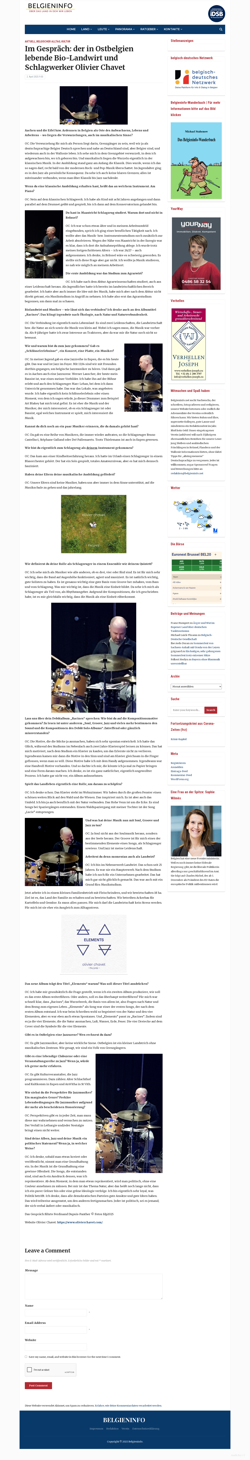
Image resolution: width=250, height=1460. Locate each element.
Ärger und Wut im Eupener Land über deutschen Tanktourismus (192, 627)
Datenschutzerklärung (146, 1428)
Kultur (65, 41)
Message (31, 1270)
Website (30, 1340)
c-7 (243, 1455)
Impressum (96, 1428)
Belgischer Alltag (48, 41)
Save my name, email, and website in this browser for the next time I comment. (75, 1356)
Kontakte (172, 29)
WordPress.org (180, 779)
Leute (102, 29)
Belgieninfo (124, 1420)
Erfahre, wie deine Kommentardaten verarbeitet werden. (128, 1405)
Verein (125, 1428)
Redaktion (112, 1428)
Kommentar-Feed (181, 775)
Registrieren (178, 763)
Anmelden (177, 767)
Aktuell (30, 41)
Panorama (123, 29)
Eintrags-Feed (179, 771)
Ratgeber (148, 29)
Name (29, 1305)
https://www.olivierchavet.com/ (80, 1222)
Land (85, 29)
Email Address (35, 1323)
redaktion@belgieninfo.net (187, 473)
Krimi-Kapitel (179, 739)
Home (71, 29)
